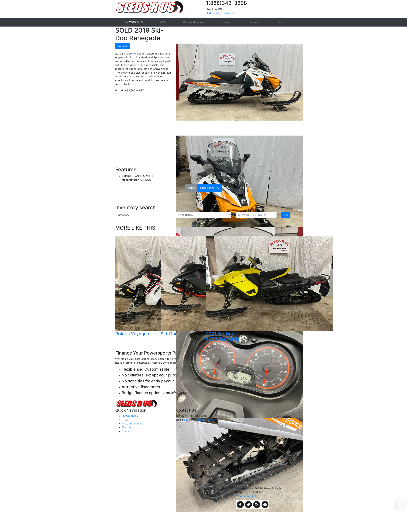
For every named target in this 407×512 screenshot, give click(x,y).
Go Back (122, 46)
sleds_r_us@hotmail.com (220, 13)
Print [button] (191, 188)
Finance (226, 22)
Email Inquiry (209, 188)
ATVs (163, 22)
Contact (253, 22)
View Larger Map (246, 496)
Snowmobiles (130, 415)
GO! (285, 214)
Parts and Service (194, 22)
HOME (279, 22)
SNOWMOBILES (133, 22)
